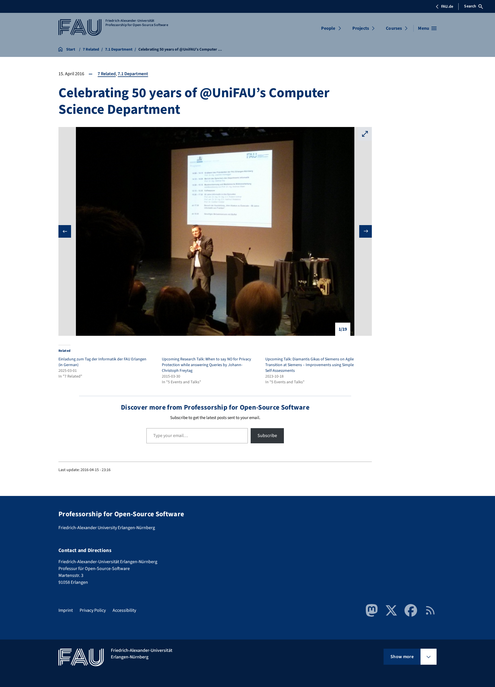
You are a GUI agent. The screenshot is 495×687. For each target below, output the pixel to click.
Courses (394, 28)
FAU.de (447, 6)
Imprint (65, 610)
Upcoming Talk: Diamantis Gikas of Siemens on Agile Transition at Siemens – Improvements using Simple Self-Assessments (309, 365)
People (328, 28)
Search (470, 6)
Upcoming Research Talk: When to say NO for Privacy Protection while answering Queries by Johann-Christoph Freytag (206, 365)
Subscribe (267, 435)
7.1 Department (133, 74)
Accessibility (124, 610)
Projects (360, 28)
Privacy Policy (93, 610)
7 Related (107, 74)
